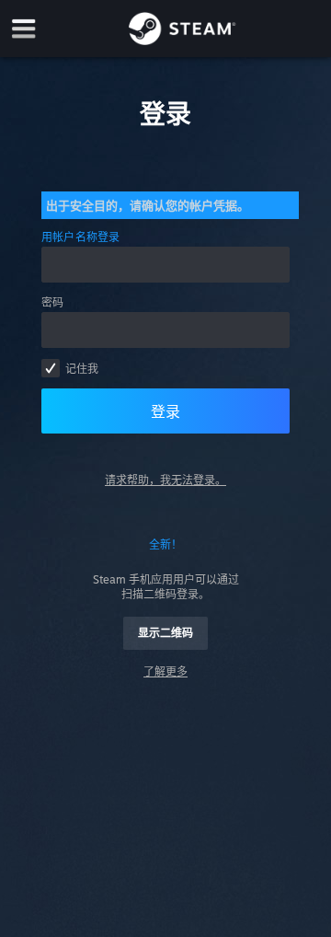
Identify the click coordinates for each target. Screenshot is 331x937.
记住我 (81, 369)
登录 (165, 411)
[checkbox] (50, 368)
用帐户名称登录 (80, 237)
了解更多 (165, 671)
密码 (52, 302)
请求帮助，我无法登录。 (165, 480)
